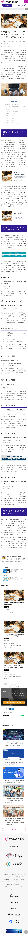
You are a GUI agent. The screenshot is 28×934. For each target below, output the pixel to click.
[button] (26, 1)
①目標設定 (8, 109)
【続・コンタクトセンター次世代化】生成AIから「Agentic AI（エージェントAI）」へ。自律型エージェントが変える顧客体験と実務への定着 (14, 821)
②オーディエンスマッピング (12, 111)
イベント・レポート (21, 874)
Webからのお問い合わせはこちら (14, 702)
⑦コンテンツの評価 (10, 120)
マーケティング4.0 (18, 45)
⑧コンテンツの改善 (10, 122)
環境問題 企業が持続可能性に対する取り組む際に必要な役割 (14, 603)
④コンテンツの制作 (10, 115)
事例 (17, 876)
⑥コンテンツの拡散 (10, 118)
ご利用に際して (18, 884)
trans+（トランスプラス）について (19, 881)
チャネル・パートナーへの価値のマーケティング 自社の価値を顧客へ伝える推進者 (14, 666)
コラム (12, 876)
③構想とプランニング (10, 113)
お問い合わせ (7, 5)
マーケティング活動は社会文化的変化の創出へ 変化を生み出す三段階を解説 (14, 635)
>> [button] (18, 686)
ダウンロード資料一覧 (20, 5)
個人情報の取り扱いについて (9, 886)
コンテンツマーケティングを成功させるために (14, 123)
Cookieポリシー (21, 886)
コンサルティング (8, 46)
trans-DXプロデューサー (8, 879)
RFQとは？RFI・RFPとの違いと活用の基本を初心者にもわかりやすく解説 (14, 781)
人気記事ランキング (20, 879)
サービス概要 (5, 874)
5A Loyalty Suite (17, 614)
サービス (6, 43)
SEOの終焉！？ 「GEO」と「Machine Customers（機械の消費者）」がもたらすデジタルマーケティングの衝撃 (14, 743)
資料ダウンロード (5, 881)
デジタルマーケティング (8, 45)
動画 (22, 876)
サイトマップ (13, 889)
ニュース (6, 876)
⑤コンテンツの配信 (10, 116)
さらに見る (14, 829)
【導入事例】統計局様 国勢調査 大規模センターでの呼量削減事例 (14, 763)
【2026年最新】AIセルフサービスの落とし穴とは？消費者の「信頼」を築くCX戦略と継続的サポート (14, 800)
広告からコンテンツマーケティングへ (12, 104)
